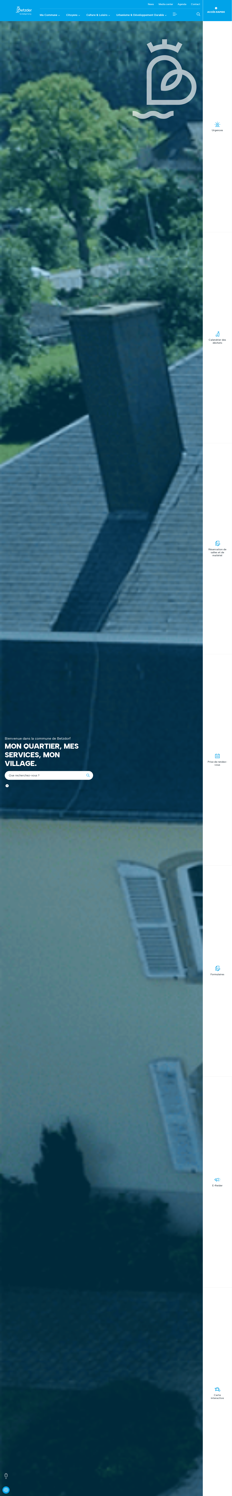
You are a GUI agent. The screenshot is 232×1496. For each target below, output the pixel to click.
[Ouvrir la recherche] (198, 14)
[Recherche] (89, 775)
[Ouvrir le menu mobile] (175, 14)
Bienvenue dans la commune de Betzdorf (38, 738)
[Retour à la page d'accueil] (20, 10)
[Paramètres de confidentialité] (6, 1490)
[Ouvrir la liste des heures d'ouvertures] (7, 786)
